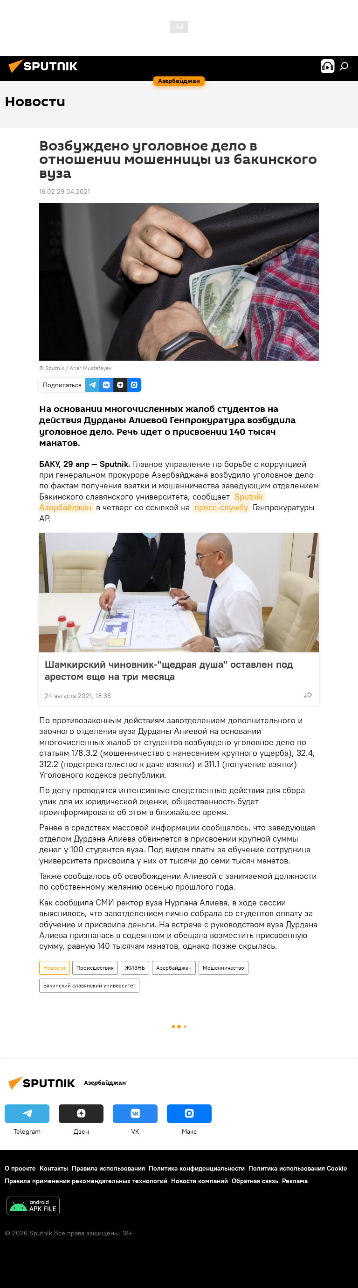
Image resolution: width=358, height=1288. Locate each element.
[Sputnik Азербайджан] (46, 74)
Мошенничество (223, 967)
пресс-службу (221, 507)
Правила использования (108, 1168)
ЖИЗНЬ (135, 967)
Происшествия (95, 967)
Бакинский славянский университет (89, 985)
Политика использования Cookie (297, 1168)
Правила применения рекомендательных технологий (86, 1181)
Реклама (295, 1181)
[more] (308, 694)
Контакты (54, 1168)
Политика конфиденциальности (197, 1168)
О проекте (20, 1168)
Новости (54, 967)
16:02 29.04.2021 (64, 191)
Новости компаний (199, 1181)
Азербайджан (174, 967)
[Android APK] (33, 1207)
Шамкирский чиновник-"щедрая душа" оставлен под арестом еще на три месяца (169, 670)
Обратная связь (255, 1181)
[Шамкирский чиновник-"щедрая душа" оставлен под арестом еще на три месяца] (179, 592)
